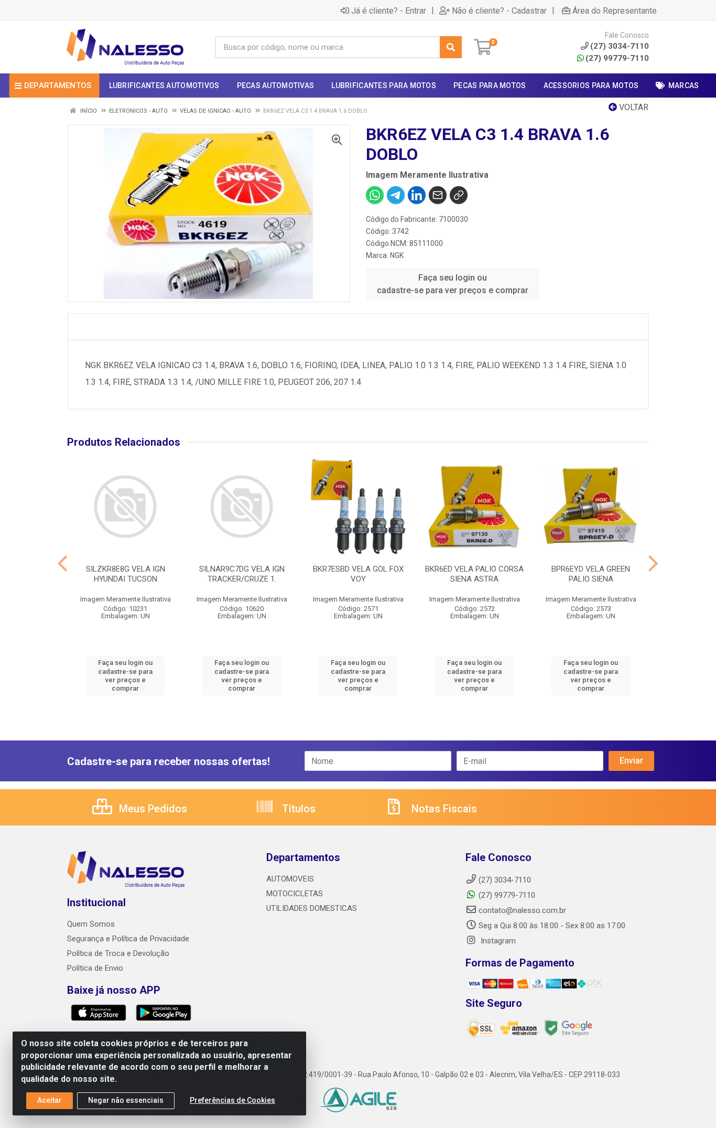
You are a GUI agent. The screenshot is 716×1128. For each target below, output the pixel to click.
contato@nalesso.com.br (522, 910)
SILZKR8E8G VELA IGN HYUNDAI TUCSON (125, 574)
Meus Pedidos (151, 808)
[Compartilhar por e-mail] (438, 195)
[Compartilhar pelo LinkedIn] (417, 195)
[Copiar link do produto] (459, 195)
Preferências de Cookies (232, 1100)
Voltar (632, 107)
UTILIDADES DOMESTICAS (311, 908)
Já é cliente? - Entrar (388, 10)
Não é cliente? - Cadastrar (499, 10)
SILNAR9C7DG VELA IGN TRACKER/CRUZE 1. (242, 574)
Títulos (297, 808)
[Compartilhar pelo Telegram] (396, 195)
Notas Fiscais (443, 808)
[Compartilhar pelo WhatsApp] (375, 195)
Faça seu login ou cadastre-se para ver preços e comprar (452, 284)
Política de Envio (95, 968)
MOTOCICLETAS (294, 893)
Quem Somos (91, 924)
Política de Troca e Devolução (118, 953)
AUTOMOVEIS (290, 879)
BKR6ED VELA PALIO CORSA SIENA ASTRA (474, 574)
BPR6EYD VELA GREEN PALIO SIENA (590, 574)
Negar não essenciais (126, 1100)
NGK (397, 255)
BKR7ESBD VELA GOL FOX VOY (358, 574)
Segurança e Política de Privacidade (128, 938)
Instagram (497, 941)
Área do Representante (614, 10)
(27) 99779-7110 (617, 58)
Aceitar (49, 1100)
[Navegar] (63, 563)
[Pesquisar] (451, 47)
